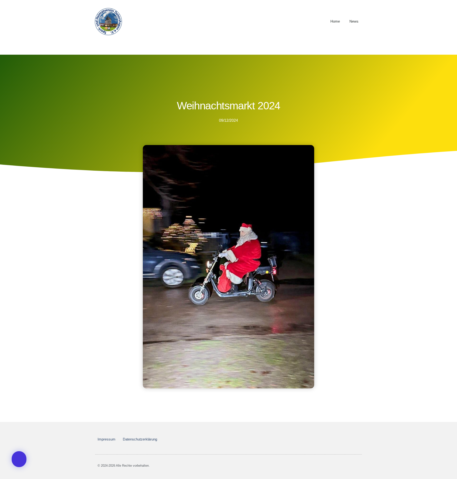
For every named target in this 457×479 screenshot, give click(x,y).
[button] (19, 459)
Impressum (106, 439)
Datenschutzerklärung (140, 439)
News (353, 21)
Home (335, 21)
